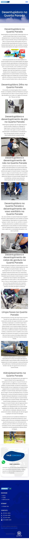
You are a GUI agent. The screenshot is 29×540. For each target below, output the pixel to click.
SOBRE (4, 497)
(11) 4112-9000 (6, 517)
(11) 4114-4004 (6, 513)
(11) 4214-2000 (6, 515)
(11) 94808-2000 (7, 520)
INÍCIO (3, 495)
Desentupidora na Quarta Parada (9, 528)
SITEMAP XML (5, 506)
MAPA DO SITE (5, 499)
